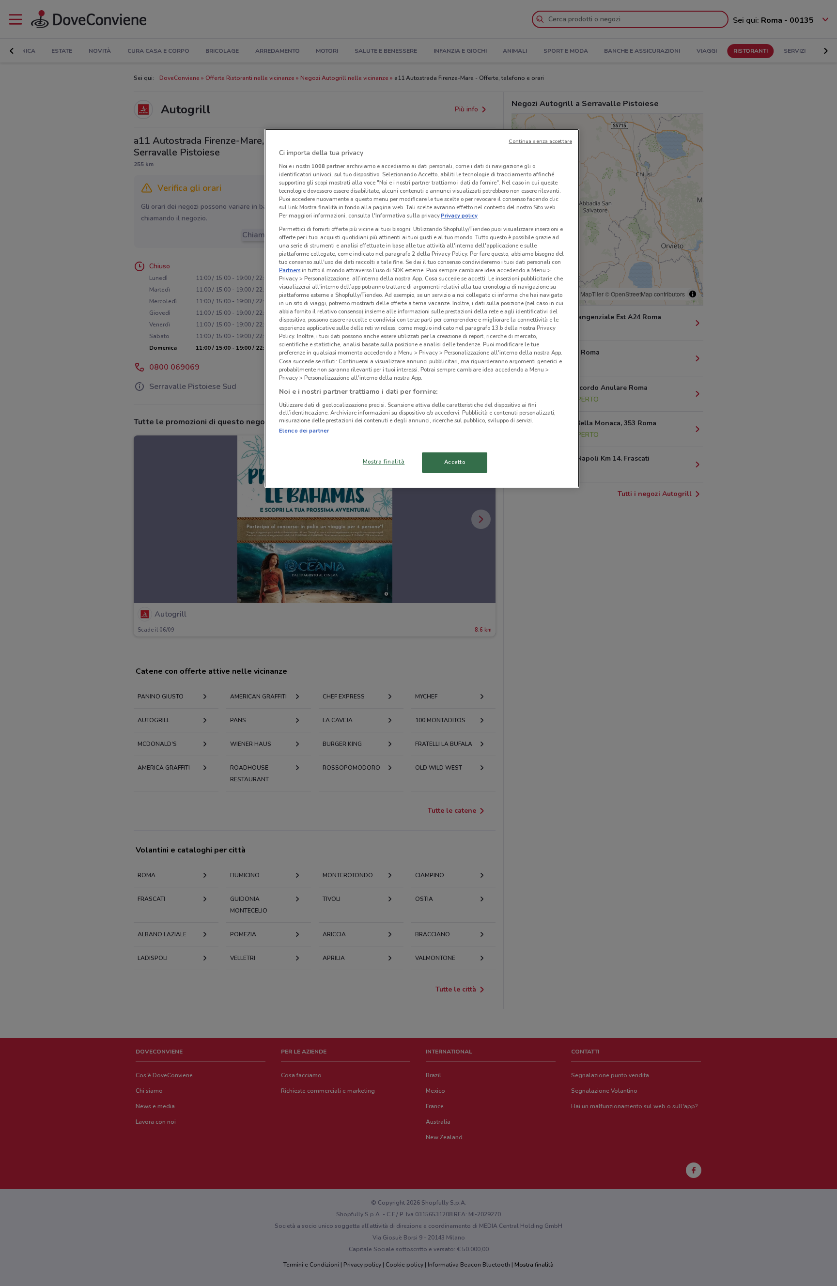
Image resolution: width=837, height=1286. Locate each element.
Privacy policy (459, 215)
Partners (289, 270)
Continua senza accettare (540, 141)
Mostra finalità (384, 461)
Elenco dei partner (304, 430)
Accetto (454, 462)
